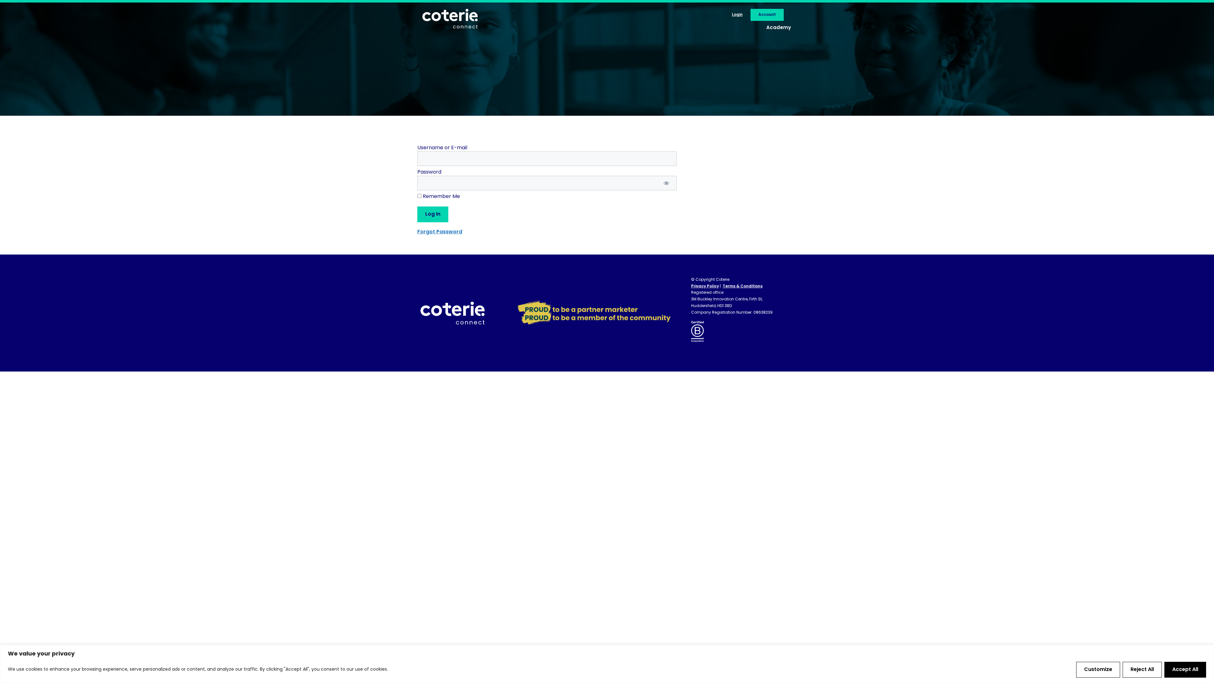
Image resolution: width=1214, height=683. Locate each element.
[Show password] (666, 183)
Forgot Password (439, 232)
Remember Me (440, 196)
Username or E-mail (442, 148)
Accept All (1185, 669)
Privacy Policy (705, 286)
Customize (1098, 669)
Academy (778, 28)
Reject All (1142, 669)
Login (737, 15)
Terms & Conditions (743, 286)
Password (429, 172)
